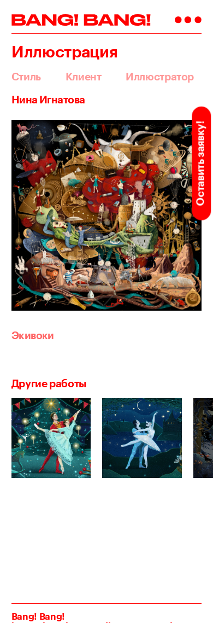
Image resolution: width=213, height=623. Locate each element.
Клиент (84, 77)
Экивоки (32, 335)
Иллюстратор (160, 77)
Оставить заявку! (200, 163)
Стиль (26, 77)
